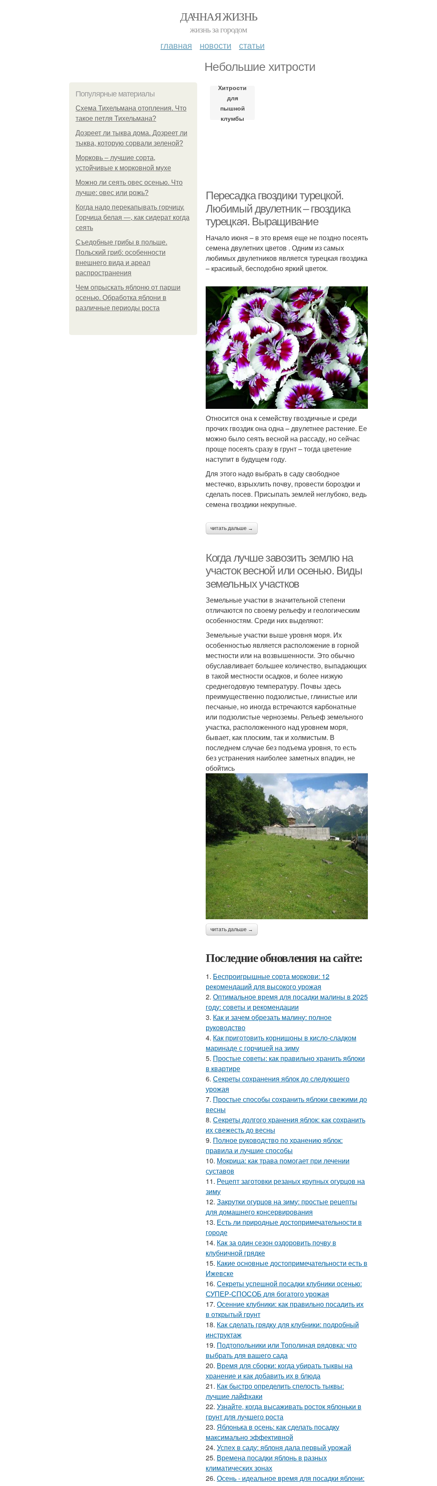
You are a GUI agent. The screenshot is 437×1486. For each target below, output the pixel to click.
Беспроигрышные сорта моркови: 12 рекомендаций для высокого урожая (267, 981)
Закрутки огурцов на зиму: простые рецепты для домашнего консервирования (281, 1207)
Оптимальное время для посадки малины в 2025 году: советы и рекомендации (287, 1002)
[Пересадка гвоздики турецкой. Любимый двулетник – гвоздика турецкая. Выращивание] (287, 347)
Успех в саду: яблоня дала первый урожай (284, 1447)
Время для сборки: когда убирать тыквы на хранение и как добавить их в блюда (279, 1371)
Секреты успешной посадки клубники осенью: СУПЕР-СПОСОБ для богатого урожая (284, 1289)
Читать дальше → (231, 528)
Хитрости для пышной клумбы (232, 102)
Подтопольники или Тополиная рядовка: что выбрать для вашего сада (281, 1350)
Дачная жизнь (218, 16)
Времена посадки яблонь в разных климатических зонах (266, 1463)
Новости (215, 45)
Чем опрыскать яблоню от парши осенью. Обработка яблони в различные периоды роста (128, 298)
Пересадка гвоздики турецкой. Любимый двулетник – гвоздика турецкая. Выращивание (278, 208)
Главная (176, 45)
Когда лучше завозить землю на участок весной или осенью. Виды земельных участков (284, 570)
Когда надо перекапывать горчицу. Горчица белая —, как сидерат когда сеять (132, 217)
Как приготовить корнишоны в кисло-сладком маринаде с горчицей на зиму (281, 1043)
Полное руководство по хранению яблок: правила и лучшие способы (274, 1145)
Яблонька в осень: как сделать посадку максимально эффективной (272, 1432)
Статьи (252, 45)
